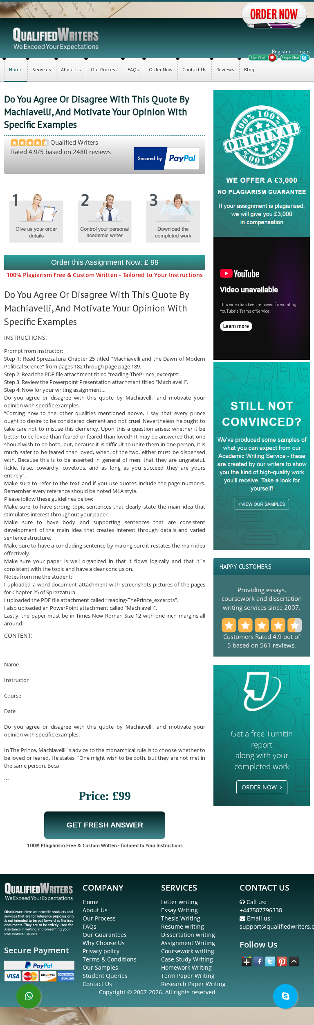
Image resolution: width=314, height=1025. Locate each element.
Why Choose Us (104, 943)
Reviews (225, 69)
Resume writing (182, 926)
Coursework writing (187, 951)
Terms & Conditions (110, 959)
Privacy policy (101, 951)
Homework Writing (186, 967)
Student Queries (105, 976)
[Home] (56, 38)
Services (41, 69)
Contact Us (194, 69)
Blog (249, 69)
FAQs (133, 69)
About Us (71, 69)
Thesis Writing (180, 918)
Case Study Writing (187, 959)
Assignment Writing (188, 943)
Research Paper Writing (193, 984)
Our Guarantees (105, 935)
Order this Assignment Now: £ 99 (105, 262)
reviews (283, 645)
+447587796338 (261, 910)
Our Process (104, 69)
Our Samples (100, 967)
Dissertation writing (188, 935)
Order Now (161, 69)
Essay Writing (179, 910)
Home (15, 69)
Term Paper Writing (188, 976)
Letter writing (179, 902)
